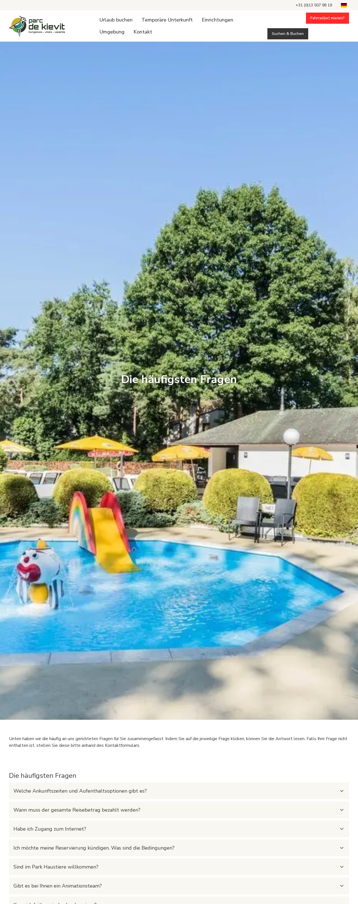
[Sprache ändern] (344, 5)
